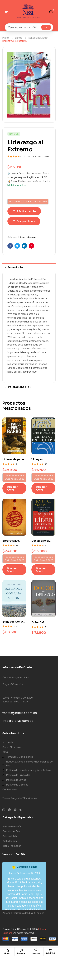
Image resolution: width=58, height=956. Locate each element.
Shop (7, 953)
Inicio (5, 38)
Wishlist (50, 953)
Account (22, 953)
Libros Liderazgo (38, 38)
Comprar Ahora (26, 221)
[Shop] (7, 950)
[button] (46, 57)
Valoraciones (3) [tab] (19, 387)
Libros (18, 38)
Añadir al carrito (26, 211)
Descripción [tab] (16, 267)
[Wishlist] (50, 950)
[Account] (21, 950)
